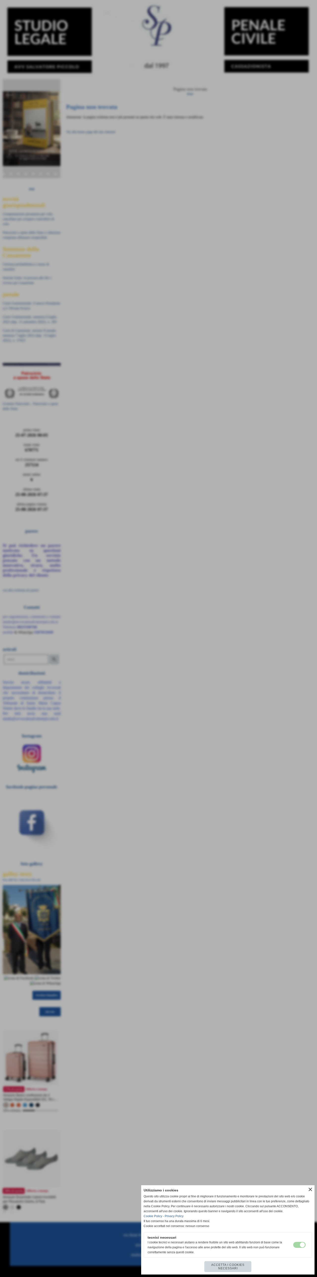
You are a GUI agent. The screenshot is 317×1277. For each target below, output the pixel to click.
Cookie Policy (153, 1216)
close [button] (310, 1189)
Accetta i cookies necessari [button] (227, 1266)
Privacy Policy (174, 1216)
